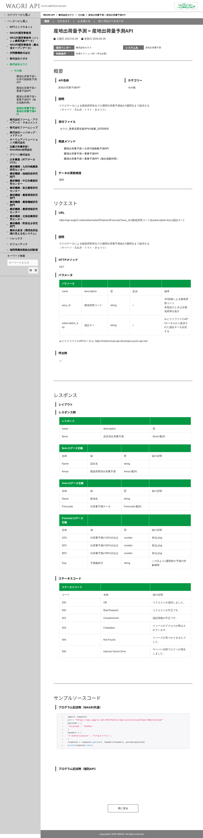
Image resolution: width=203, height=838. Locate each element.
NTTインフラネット (21, 27)
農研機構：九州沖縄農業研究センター (24, 168)
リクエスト (63, 21)
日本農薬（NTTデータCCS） (22, 161)
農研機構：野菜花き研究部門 (24, 225)
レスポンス (84, 21)
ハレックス (16, 238)
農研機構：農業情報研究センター (24, 210)
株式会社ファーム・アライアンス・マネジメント (24, 121)
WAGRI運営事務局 (20, 33)
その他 (18, 70)
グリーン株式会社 (20, 154)
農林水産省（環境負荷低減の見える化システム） (24, 232)
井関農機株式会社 (20, 52)
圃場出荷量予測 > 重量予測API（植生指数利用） (26, 99)
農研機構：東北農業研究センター (24, 189)
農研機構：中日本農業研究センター (24, 182)
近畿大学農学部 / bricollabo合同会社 (21, 148)
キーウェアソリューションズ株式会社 (24, 141)
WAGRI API (49, 15)
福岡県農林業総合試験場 (24, 249)
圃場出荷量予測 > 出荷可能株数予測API (26, 79)
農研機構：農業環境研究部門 (24, 196)
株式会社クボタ (19, 58)
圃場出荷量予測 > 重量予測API (81, 153)
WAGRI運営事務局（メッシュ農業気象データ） (24, 39)
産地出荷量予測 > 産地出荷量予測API (26, 111)
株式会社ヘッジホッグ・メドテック (24, 134)
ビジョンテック (19, 244)
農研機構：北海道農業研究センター (24, 218)
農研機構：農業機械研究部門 (24, 203)
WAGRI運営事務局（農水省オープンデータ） (24, 46)
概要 (46, 21)
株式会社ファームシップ (24, 127)
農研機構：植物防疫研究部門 (24, 175)
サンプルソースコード (111, 21)
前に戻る (123, 808)
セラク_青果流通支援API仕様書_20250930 (84, 128)
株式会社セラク (19, 64)
